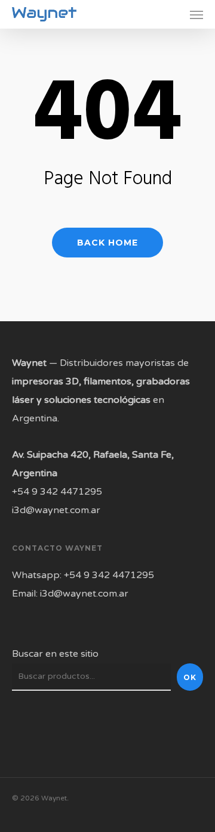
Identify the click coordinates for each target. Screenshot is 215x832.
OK (189, 677)
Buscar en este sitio (55, 654)
